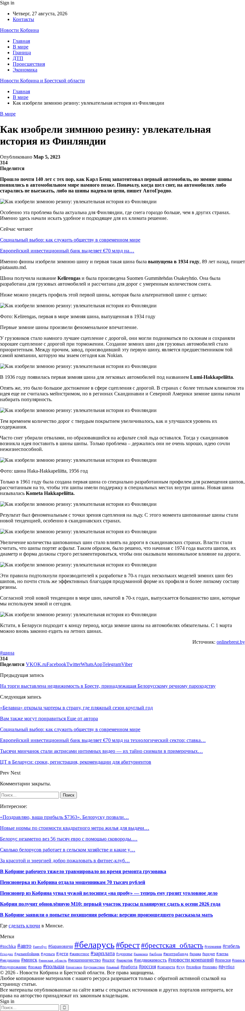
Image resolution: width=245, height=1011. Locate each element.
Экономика (25, 69)
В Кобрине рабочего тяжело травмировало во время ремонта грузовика (83, 871)
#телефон (193, 967)
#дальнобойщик (27, 954)
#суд (180, 967)
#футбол (226, 966)
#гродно (6, 954)
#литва (222, 953)
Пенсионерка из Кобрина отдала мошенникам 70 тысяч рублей (72, 882)
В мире (20, 46)
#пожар (35, 967)
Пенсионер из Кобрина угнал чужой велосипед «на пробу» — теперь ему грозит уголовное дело (109, 893)
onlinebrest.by (231, 642)
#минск (29, 959)
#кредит (208, 954)
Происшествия (29, 64)
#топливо (209, 967)
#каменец (141, 954)
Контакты (23, 19)
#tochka (8, 946)
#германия (212, 946)
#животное (79, 953)
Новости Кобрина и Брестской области (42, 80)
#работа (129, 966)
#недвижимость (150, 959)
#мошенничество (84, 959)
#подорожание (13, 966)
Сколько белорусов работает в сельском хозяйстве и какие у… (67, 849)
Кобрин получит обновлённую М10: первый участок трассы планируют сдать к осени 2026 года (110, 904)
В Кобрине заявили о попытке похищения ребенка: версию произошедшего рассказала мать (106, 914)
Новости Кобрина (19, 30)
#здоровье (124, 954)
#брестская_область (172, 945)
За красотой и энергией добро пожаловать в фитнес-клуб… (65, 860)
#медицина (10, 960)
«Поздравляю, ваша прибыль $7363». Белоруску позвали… (64, 817)
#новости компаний (191, 960)
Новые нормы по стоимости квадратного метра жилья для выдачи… (74, 828)
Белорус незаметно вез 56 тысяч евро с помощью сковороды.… (68, 839)
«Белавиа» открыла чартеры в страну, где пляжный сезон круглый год (76, 707)
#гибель (231, 946)
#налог (108, 960)
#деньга (48, 953)
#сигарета (166, 967)
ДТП (18, 58)
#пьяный (112, 967)
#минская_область (53, 960)
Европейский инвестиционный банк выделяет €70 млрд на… (67, 250)
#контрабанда (175, 953)
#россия (147, 966)
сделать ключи (24, 925)
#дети (62, 953)
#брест (128, 945)
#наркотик (124, 960)
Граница (22, 52)
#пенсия (223, 960)
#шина (7, 652)
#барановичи (60, 946)
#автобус (40, 946)
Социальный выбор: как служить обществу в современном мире (70, 240)
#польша (53, 966)
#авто (24, 945)
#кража (195, 954)
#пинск (238, 960)
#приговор (74, 967)
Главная (21, 41)
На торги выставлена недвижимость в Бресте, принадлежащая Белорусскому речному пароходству (108, 686)
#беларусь (94, 945)
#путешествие (94, 967)
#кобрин (155, 954)
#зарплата (103, 953)
